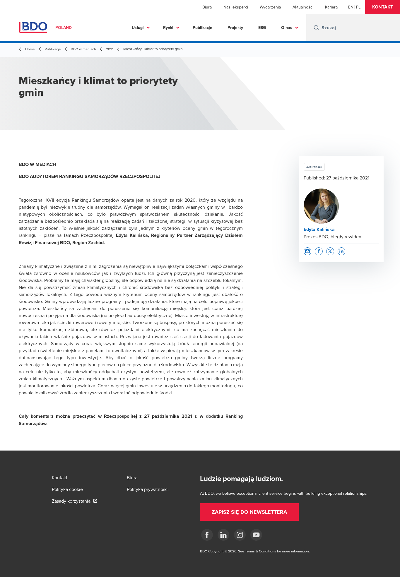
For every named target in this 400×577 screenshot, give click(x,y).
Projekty (235, 27)
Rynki (168, 27)
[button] (382, 7)
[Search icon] (316, 27)
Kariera (331, 7)
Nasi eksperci (235, 7)
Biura (207, 7)
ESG (262, 27)
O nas (286, 27)
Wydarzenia (270, 7)
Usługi (138, 27)
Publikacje (202, 27)
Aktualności (303, 7)
